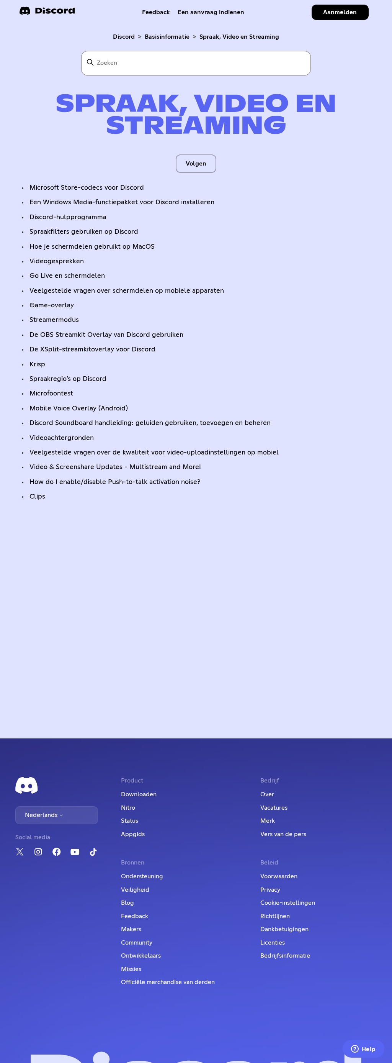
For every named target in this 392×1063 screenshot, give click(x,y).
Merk (267, 821)
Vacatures (273, 808)
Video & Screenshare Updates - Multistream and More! (115, 467)
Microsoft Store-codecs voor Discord (86, 187)
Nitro (128, 808)
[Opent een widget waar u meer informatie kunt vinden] (363, 1049)
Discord (124, 37)
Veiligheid (135, 890)
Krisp (37, 364)
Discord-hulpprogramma (67, 217)
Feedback (156, 12)
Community (136, 943)
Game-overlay (51, 305)
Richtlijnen (275, 916)
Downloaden (139, 794)
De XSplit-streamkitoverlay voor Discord (92, 349)
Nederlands (42, 815)
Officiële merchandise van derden (168, 982)
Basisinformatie (167, 37)
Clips (37, 496)
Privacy (270, 890)
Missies (131, 969)
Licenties (272, 943)
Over (267, 794)
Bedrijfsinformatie (285, 956)
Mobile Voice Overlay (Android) (78, 408)
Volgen (196, 164)
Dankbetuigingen (284, 929)
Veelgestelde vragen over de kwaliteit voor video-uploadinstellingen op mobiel (154, 452)
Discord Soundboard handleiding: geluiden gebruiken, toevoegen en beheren (150, 423)
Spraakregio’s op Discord (67, 379)
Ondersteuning (142, 876)
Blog (127, 903)
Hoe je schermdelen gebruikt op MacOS (92, 246)
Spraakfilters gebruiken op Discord (83, 231)
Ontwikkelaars (141, 956)
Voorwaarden (278, 876)
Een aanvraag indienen (211, 12)
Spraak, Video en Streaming (239, 37)
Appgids (133, 834)
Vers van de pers (283, 834)
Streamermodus (54, 320)
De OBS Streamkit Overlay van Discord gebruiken (106, 334)
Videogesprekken (56, 261)
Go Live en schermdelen (67, 275)
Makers (131, 929)
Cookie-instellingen (287, 903)
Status (129, 821)
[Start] (47, 13)
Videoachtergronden (61, 438)
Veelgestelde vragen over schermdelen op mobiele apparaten (126, 290)
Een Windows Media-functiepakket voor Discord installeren (121, 202)
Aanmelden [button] (340, 12)
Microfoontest (51, 393)
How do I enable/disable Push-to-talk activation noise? (115, 482)
